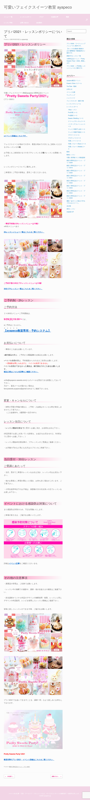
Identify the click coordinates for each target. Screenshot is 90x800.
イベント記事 (14, 563)
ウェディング (71, 95)
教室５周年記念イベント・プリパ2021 (19, 766)
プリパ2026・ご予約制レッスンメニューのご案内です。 (76, 67)
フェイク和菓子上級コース (76, 129)
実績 (67, 17)
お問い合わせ (24, 23)
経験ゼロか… (56, 776)
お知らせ (69, 89)
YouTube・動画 (71, 86)
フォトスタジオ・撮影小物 (75, 101)
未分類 (69, 206)
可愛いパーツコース (74, 141)
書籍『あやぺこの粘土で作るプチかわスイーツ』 (76, 202)
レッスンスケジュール (74, 104)
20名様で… (9, 776)
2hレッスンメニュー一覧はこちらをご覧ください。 (24, 232)
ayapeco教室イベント (74, 80)
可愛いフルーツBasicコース (77, 144)
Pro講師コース (72, 115)
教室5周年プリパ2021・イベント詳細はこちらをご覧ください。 (29, 759)
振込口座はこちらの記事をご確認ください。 (21, 371)
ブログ (41, 17)
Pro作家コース (72, 112)
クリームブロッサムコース (76, 121)
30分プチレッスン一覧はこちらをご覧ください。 (23, 288)
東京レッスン (71, 209)
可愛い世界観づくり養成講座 (76, 157)
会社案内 (39, 23)
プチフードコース (73, 135)
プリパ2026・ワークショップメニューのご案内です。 (76, 44)
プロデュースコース (74, 138)
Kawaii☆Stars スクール (74, 83)
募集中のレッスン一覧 (74, 56)
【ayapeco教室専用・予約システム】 (27, 330)
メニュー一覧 (8, 17)
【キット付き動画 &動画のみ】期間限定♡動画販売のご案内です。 (76, 50)
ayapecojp (25, 39)
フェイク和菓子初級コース (76, 132)
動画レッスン (71, 155)
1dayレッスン (72, 109)
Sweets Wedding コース (75, 118)
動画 (68, 152)
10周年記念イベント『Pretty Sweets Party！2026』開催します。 (76, 61)
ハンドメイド (71, 98)
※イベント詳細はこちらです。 (16, 136)
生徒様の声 (54, 17)
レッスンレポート (72, 107)
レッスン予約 (8, 23)
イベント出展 (71, 92)
